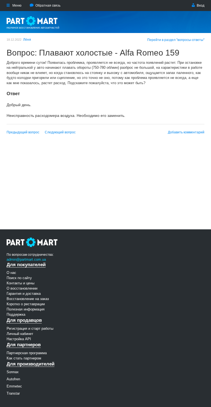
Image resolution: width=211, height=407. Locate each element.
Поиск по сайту (19, 278)
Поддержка (16, 314)
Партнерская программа (27, 353)
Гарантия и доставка (24, 294)
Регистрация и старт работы (30, 328)
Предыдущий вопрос (23, 132)
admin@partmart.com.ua (26, 259)
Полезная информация (26, 309)
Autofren (13, 379)
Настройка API (19, 339)
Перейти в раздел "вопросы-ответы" (175, 40)
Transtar (13, 393)
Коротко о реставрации (26, 304)
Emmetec (14, 386)
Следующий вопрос (60, 132)
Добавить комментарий (186, 132)
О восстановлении (22, 288)
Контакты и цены (20, 283)
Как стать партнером (24, 358)
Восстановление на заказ (28, 299)
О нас (11, 273)
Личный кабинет (20, 334)
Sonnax (13, 372)
